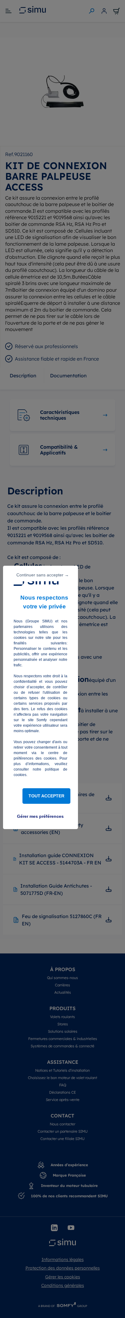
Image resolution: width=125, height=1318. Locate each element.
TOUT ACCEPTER (46, 795)
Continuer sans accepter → (42, 574)
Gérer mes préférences (40, 816)
